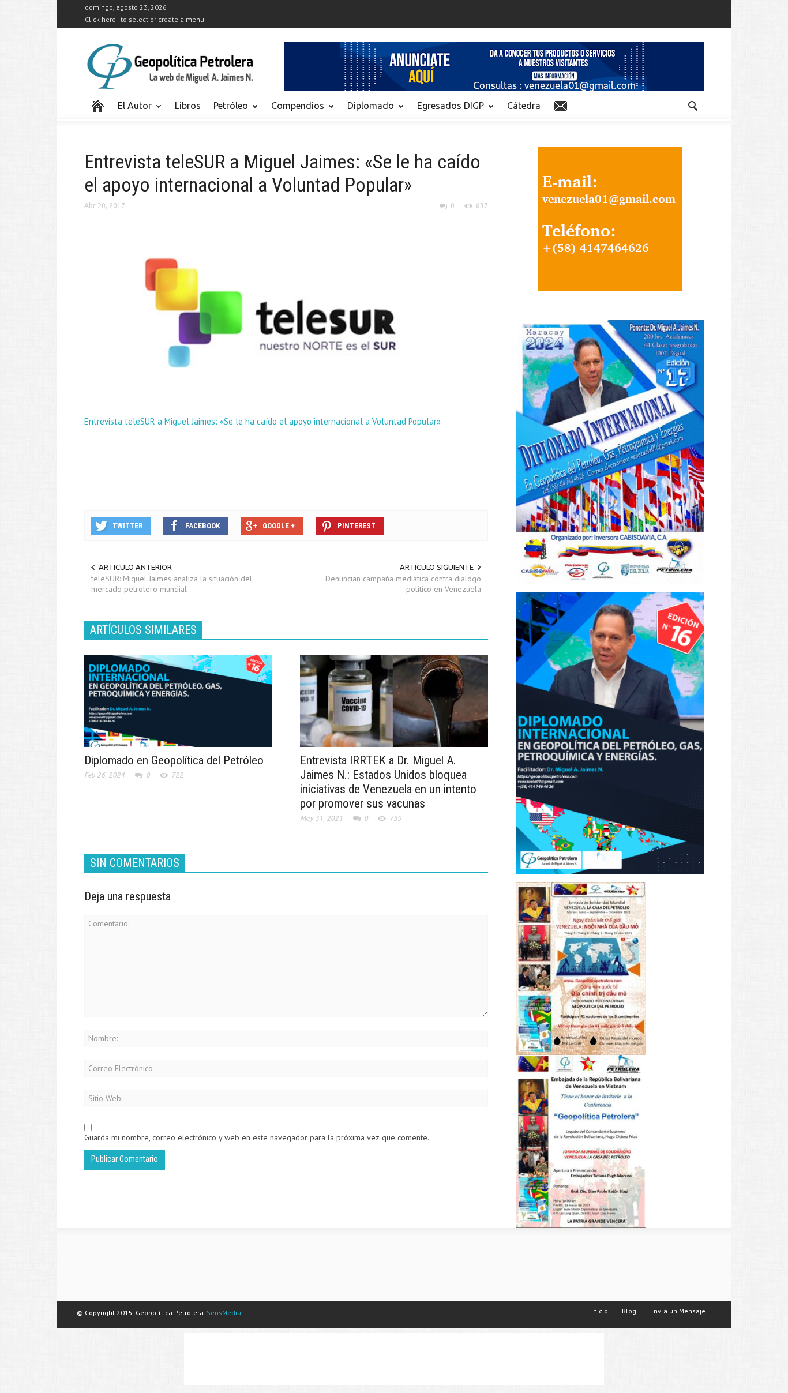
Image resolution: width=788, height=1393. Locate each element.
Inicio (599, 1310)
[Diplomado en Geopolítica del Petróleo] (178, 700)
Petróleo (227, 110)
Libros (188, 105)
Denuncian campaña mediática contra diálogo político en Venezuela (403, 583)
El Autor (131, 110)
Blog (629, 1310)
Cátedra (524, 105)
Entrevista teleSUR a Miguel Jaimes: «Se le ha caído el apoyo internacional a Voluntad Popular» (262, 421)
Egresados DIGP (447, 110)
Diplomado (367, 110)
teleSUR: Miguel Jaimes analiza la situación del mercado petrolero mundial (171, 583)
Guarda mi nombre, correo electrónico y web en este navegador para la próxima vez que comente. (256, 1137)
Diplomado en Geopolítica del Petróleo (174, 760)
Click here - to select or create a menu (144, 19)
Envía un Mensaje (678, 1310)
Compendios (294, 110)
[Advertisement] (294, 467)
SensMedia (224, 1312)
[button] (692, 105)
